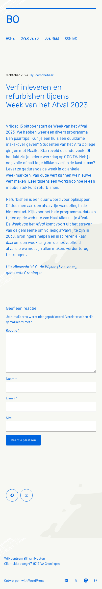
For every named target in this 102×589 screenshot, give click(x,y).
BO (12, 19)
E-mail (11, 398)
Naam (11, 378)
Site (9, 418)
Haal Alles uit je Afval (68, 217)
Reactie (12, 330)
